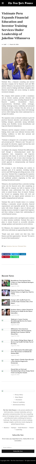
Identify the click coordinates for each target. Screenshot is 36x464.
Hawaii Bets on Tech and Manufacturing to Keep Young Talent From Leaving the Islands (22, 371)
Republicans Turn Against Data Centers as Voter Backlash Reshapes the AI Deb (22, 282)
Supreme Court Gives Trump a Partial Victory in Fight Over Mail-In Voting (22, 292)
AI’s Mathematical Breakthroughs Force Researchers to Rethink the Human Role (21, 351)
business (9, 246)
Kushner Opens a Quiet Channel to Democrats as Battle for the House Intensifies (22, 311)
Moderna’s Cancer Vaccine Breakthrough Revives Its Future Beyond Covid (21, 321)
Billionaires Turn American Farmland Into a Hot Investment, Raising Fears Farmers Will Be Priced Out (21, 331)
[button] (6, 254)
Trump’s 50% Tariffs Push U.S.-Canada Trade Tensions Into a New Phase (22, 301)
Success (14, 246)
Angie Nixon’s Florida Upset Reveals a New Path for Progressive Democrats (22, 361)
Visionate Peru (22, 246)
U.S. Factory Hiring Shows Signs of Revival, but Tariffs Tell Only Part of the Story (22, 342)
